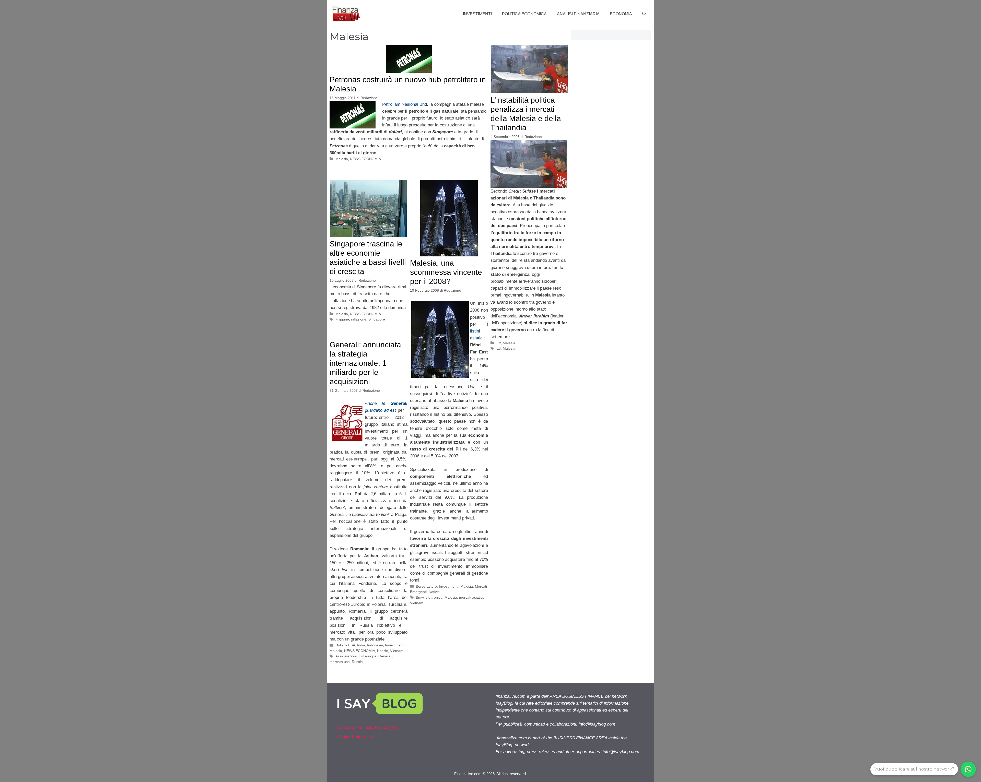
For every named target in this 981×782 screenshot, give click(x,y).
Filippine (342, 319)
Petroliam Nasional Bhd (404, 104)
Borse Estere (426, 586)
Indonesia (375, 645)
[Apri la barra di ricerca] (644, 14)
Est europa (367, 656)
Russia (357, 662)
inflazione (358, 319)
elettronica (434, 597)
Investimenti (477, 14)
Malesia (341, 159)
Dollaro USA (345, 645)
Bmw (420, 597)
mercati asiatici (471, 597)
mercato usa (340, 662)
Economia (621, 14)
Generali (385, 656)
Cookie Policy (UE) (355, 736)
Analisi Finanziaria (578, 14)
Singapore (376, 319)
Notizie (434, 592)
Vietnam (416, 603)
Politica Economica (524, 14)
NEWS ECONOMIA (365, 159)
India (361, 645)
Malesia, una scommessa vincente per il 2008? (446, 272)
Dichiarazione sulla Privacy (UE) (368, 727)
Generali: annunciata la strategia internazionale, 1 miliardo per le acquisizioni (365, 363)
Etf (498, 343)
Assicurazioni (346, 656)
